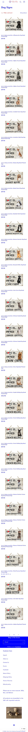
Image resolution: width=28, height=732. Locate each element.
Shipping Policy (7, 677)
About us (5, 659)
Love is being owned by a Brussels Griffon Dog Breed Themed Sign (13, 265)
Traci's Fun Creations (11, 731)
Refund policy (7, 684)
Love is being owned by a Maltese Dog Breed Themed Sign (13, 625)
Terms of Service (7, 680)
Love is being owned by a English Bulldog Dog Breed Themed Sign (13, 393)
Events (5, 666)
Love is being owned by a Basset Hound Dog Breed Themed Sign (13, 189)
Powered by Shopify (20, 731)
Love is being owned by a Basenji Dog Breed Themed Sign (13, 163)
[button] (3, 2)
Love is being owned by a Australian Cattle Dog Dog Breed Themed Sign (13, 138)
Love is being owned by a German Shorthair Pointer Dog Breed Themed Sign (13, 495)
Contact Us (6, 662)
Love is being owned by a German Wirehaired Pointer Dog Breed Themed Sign (13, 546)
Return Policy (6, 673)
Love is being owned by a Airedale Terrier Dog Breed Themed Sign (13, 112)
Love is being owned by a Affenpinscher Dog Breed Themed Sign (13, 36)
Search (5, 655)
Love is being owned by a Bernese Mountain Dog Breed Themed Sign (14, 240)
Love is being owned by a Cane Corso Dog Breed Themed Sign (12, 291)
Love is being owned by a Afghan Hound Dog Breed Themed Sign (13, 61)
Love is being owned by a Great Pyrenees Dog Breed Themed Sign (13, 571)
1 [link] (9, 635)
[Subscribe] (23, 642)
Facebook (18, 647)
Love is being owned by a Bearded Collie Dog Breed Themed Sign (13, 214)
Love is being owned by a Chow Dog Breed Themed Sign (13, 367)
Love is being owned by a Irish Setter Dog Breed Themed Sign (12, 599)
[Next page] (18, 635)
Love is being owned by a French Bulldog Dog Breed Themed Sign (13, 418)
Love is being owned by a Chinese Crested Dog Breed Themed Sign (13, 316)
